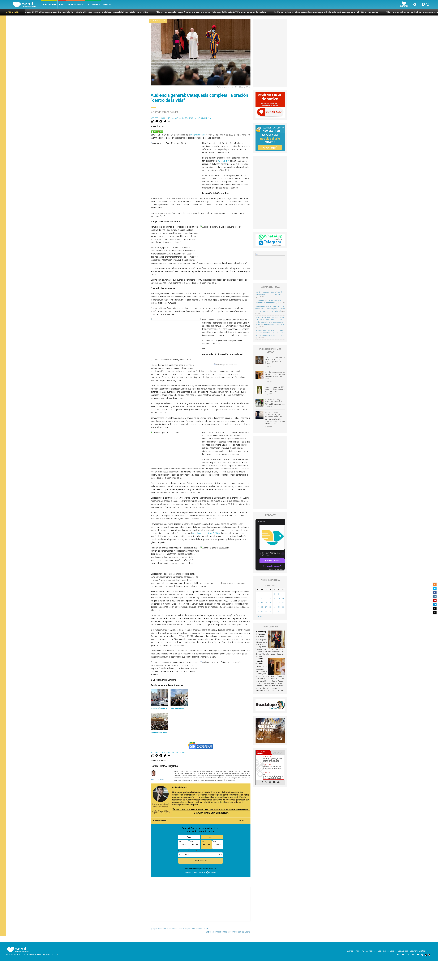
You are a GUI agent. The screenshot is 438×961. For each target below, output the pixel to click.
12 (258, 603)
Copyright (413, 951)
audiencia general (198, 135)
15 (270, 603)
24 (279, 607)
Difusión (393, 951)
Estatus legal (403, 951)
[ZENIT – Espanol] (27, 4)
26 (258, 611)
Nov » (262, 616)
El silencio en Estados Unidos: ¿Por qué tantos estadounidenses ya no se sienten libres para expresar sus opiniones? (270, 309)
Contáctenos (424, 951)
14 (266, 603)
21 (266, 607)
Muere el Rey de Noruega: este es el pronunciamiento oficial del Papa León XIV (317, 12)
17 (279, 603)
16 (274, 603)
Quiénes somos (353, 951)
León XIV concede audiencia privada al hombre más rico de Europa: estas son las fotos (275, 375)
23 (274, 607)
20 (262, 607)
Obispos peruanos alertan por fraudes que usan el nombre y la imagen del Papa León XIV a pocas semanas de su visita (270, 333)
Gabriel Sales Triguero (182, 118)
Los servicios (383, 951)
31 (279, 611)
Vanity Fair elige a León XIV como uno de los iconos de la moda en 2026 (275, 389)
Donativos (108, 4)
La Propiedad (371, 951)
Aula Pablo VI (223, 161)
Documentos (93, 4)
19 (258, 607)
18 (283, 603)
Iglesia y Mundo (75, 4)
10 (279, 598)
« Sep (257, 616)
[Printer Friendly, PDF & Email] (157, 131)
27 (262, 611)
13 (262, 603)
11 (283, 598)
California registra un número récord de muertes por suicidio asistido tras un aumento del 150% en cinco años (87, 12)
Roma (62, 4)
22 (270, 607)
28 (266, 611)
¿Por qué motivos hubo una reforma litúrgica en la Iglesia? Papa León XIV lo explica (275, 360)
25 (283, 607)
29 (270, 611)
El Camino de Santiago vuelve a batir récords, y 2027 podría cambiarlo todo (275, 402)
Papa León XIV (49, 4)
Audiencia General (158, 21)
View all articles (157, 779)
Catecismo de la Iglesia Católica (206, 533)
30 (274, 611)
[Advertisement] (200, 906)
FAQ (362, 951)
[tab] (263, 752)
